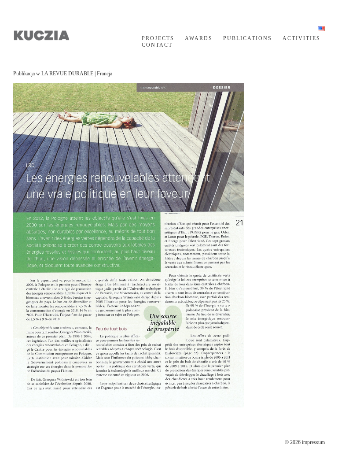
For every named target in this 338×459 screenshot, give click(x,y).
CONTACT (157, 45)
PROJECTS (158, 38)
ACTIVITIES (301, 38)
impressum (313, 442)
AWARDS (199, 38)
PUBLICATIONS (247, 38)
